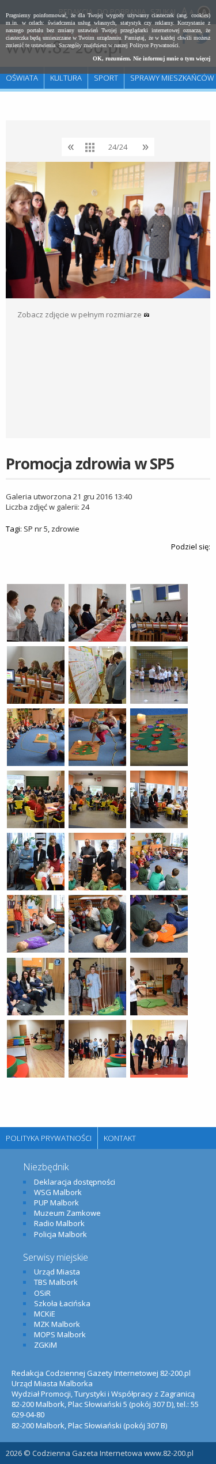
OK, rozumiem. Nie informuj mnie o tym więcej (151, 58)
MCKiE (44, 1314)
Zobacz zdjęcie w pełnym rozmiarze (80, 314)
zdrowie (65, 529)
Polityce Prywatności (154, 45)
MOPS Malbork (60, 1334)
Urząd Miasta (57, 1271)
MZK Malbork (57, 1324)
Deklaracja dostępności (74, 1182)
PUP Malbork (56, 1202)
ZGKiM (45, 1345)
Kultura (66, 78)
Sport (106, 78)
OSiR (42, 1293)
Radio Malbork (59, 1223)
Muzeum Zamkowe (67, 1213)
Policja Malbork (60, 1234)
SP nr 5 (36, 529)
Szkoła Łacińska (62, 1303)
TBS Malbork (56, 1282)
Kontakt (120, 1138)
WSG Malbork (58, 1192)
